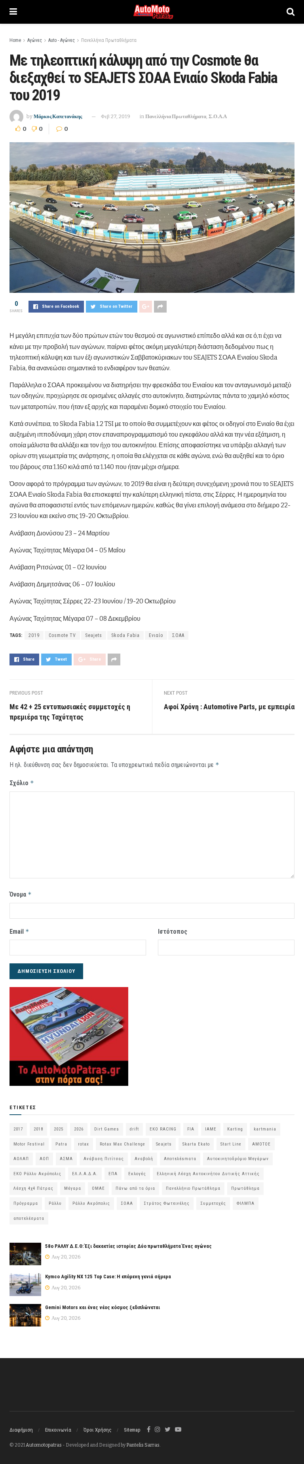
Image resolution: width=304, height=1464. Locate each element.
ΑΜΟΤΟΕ (261, 1144)
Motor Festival (29, 1144)
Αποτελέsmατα (180, 1158)
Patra (61, 1144)
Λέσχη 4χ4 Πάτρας (33, 1188)
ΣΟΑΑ (178, 635)
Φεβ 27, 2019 (115, 116)
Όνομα (21, 894)
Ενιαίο (156, 635)
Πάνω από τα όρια (135, 1188)
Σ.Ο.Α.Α (218, 116)
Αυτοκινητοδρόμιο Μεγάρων (238, 1158)
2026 (79, 1129)
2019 (34, 635)
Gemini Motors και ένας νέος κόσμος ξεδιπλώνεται (102, 1307)
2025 (58, 1129)
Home (15, 40)
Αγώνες (34, 40)
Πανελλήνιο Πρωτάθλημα (193, 1188)
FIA (190, 1129)
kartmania (265, 1129)
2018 (38, 1129)
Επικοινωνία (58, 1430)
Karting (235, 1129)
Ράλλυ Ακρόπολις (91, 1203)
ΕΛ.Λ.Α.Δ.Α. (85, 1173)
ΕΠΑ (113, 1173)
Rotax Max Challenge (122, 1144)
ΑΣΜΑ (66, 1158)
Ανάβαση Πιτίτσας (104, 1158)
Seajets (93, 635)
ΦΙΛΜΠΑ (246, 1203)
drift (134, 1129)
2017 (18, 1129)
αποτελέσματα (28, 1218)
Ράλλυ (55, 1203)
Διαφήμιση (21, 1430)
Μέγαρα (72, 1188)
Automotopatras (44, 1445)
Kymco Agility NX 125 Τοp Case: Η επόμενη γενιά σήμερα (108, 1276)
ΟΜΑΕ (98, 1188)
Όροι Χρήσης (98, 1430)
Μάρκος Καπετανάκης (58, 116)
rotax (83, 1144)
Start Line (230, 1144)
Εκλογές (137, 1173)
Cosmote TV (62, 635)
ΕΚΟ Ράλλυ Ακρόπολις (37, 1173)
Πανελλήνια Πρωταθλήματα (109, 40)
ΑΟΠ (44, 1158)
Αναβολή (144, 1158)
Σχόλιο (22, 783)
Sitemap (132, 1430)
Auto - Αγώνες (61, 40)
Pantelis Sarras (143, 1445)
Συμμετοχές (213, 1203)
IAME (211, 1129)
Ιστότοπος (172, 931)
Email (19, 931)
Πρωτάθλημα (245, 1188)
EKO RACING (163, 1129)
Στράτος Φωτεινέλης (167, 1203)
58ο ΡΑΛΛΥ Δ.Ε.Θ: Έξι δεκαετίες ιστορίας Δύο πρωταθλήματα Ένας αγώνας (128, 1246)
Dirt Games (106, 1129)
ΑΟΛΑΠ (21, 1158)
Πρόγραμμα (25, 1203)
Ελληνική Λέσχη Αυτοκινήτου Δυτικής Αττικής (208, 1173)
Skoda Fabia (125, 635)
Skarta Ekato (196, 1144)
